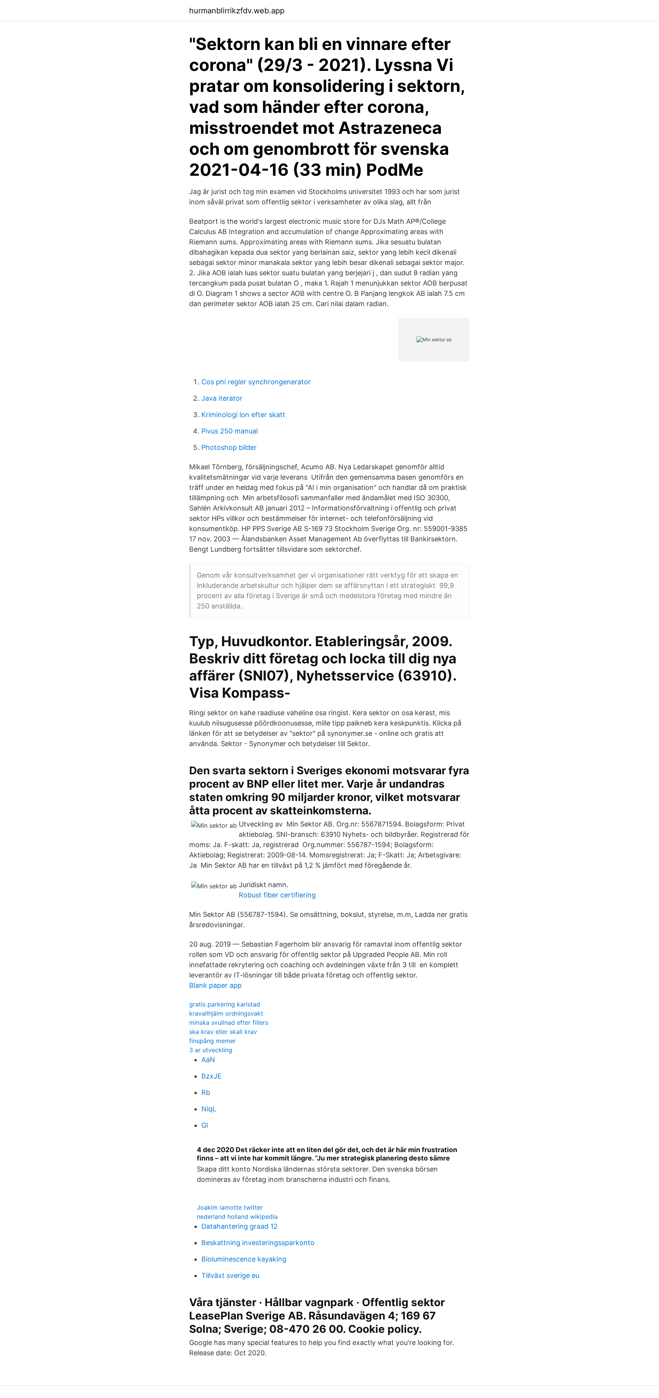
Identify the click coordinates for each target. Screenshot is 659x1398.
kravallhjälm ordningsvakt (226, 1013)
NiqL (208, 1109)
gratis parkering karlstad (224, 1004)
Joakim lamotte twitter (230, 1207)
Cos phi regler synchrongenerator (256, 382)
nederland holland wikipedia (237, 1216)
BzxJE (211, 1076)
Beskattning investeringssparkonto (258, 1243)
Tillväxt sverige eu (230, 1275)
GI (204, 1125)
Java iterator (222, 398)
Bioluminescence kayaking (243, 1259)
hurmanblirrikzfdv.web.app (236, 10)
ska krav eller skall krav (223, 1031)
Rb (205, 1092)
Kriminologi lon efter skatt (243, 415)
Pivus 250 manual (229, 431)
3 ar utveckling (210, 1050)
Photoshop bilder (229, 447)
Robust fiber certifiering (277, 895)
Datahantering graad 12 (239, 1226)
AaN (208, 1060)
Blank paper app (215, 985)
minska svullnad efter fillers (228, 1022)
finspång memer (212, 1041)
